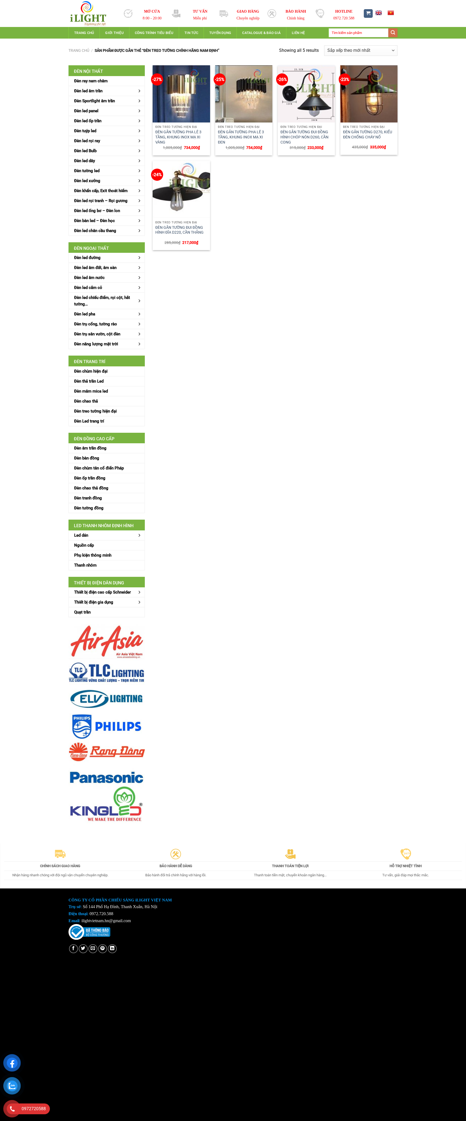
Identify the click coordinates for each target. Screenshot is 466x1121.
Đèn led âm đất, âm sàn (95, 267)
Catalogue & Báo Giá (261, 33)
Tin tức (191, 33)
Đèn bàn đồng (86, 458)
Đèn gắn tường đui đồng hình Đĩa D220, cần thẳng (179, 230)
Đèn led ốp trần (87, 120)
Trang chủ (84, 33)
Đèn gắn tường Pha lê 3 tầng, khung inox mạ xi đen (241, 137)
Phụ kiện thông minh (92, 555)
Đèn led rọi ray (87, 140)
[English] (378, 12)
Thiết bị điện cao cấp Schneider (102, 592)
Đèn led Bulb (85, 150)
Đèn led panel (86, 110)
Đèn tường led (87, 170)
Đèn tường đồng (89, 508)
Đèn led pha (84, 314)
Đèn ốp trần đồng (89, 478)
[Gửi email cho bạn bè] (92, 948)
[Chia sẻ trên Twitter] (83, 948)
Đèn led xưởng (87, 180)
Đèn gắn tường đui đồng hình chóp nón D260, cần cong (304, 137)
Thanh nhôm (85, 565)
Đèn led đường (87, 257)
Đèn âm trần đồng (90, 448)
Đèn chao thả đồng (91, 488)
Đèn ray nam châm (91, 81)
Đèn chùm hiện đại (91, 371)
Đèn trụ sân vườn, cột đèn (97, 334)
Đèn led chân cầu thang (95, 230)
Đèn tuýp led (85, 130)
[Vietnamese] (390, 12)
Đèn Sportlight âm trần (94, 100)
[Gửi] (393, 33)
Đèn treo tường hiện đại (95, 411)
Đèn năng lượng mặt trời (96, 344)
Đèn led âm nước (89, 277)
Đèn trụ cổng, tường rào (95, 324)
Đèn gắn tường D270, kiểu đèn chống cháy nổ (367, 134)
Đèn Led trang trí (89, 421)
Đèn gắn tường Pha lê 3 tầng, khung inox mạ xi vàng (178, 137)
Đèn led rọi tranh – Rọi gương (101, 200)
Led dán (81, 535)
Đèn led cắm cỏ (88, 287)
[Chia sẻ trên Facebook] (73, 948)
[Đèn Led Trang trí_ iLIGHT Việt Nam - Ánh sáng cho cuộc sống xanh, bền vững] (92, 13)
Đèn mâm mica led (91, 391)
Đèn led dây (84, 160)
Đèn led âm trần (88, 90)
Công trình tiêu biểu (154, 33)
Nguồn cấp (84, 545)
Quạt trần (82, 612)
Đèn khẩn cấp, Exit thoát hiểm (101, 190)
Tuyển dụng (220, 33)
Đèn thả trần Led (89, 381)
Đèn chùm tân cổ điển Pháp (99, 468)
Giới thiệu (114, 33)
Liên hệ (298, 33)
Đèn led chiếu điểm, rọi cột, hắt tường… (102, 300)
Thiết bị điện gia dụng (93, 602)
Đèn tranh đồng (88, 498)
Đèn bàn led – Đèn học (94, 220)
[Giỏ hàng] (368, 13)
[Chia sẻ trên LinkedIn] (112, 948)
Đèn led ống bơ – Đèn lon (97, 210)
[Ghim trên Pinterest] (102, 948)
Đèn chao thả (86, 401)
